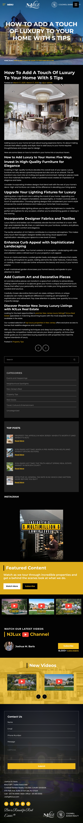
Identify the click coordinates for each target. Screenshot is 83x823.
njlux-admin (47, 82)
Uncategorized (13, 411)
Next (44, 696)
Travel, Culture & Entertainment (20, 405)
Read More (19, 441)
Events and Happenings (17, 378)
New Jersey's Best (14, 389)
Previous (38, 696)
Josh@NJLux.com (11, 797)
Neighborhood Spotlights (18, 384)
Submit (41, 766)
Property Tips (18, 341)
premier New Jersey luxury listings (49, 313)
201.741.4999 (14, 793)
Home (6, 61)
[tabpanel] (21, 682)
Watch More (12, 586)
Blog (11, 61)
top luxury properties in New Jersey (40, 322)
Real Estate (11, 400)
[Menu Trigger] (76, 5)
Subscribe (30, 586)
